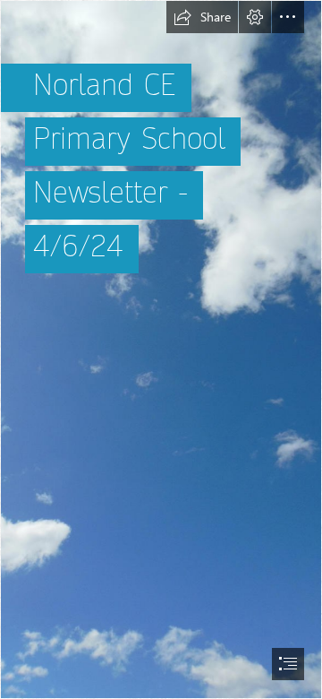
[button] (202, 17)
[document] (161, 349)
